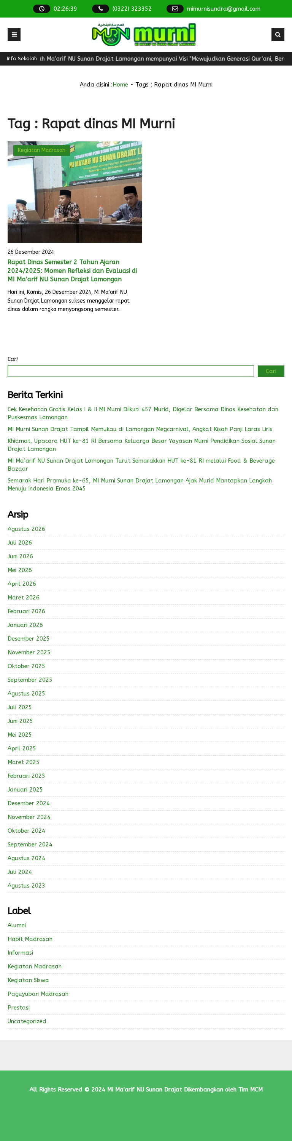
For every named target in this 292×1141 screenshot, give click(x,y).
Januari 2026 (25, 625)
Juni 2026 (20, 556)
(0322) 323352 (132, 8)
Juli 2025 (20, 707)
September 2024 (30, 844)
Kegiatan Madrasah (41, 150)
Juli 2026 (20, 542)
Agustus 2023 (26, 885)
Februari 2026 (26, 611)
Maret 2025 (24, 762)
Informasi (20, 952)
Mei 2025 (20, 734)
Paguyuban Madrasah (38, 993)
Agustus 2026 (26, 529)
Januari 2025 (25, 789)
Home (120, 84)
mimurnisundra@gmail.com (223, 8)
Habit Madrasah (30, 939)
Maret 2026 (24, 597)
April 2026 (22, 583)
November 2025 (29, 652)
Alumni (17, 925)
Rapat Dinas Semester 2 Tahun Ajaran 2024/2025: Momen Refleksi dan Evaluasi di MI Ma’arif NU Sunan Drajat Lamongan (72, 270)
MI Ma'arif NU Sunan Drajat (144, 1089)
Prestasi (19, 1007)
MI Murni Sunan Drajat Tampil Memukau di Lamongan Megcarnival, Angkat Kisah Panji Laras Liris (140, 429)
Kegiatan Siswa (28, 980)
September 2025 (30, 679)
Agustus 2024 (26, 858)
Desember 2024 (29, 803)
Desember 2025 (29, 638)
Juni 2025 (20, 721)
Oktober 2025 (26, 666)
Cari (13, 359)
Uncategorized (27, 1021)
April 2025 (22, 748)
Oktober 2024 (26, 830)
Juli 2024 (20, 872)
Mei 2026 (20, 570)
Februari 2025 (26, 775)
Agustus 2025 (26, 693)
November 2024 (29, 817)
